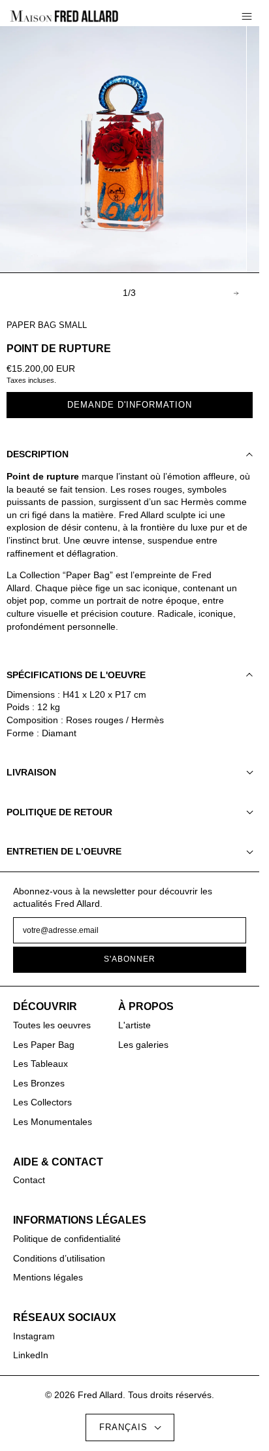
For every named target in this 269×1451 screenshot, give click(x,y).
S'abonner (129, 959)
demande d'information (129, 405)
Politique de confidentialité (67, 1238)
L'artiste (134, 1025)
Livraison (31, 772)
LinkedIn (30, 1355)
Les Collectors (42, 1102)
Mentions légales (48, 1277)
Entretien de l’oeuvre (64, 851)
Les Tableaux (40, 1063)
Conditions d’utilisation (59, 1258)
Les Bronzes (39, 1083)
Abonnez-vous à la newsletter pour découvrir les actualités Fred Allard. (112, 897)
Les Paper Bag (43, 1044)
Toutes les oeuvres (52, 1025)
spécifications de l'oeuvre (76, 675)
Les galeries (143, 1044)
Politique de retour (59, 812)
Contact (29, 1180)
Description (38, 454)
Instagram (34, 1336)
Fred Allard (100, 1395)
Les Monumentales (52, 1122)
